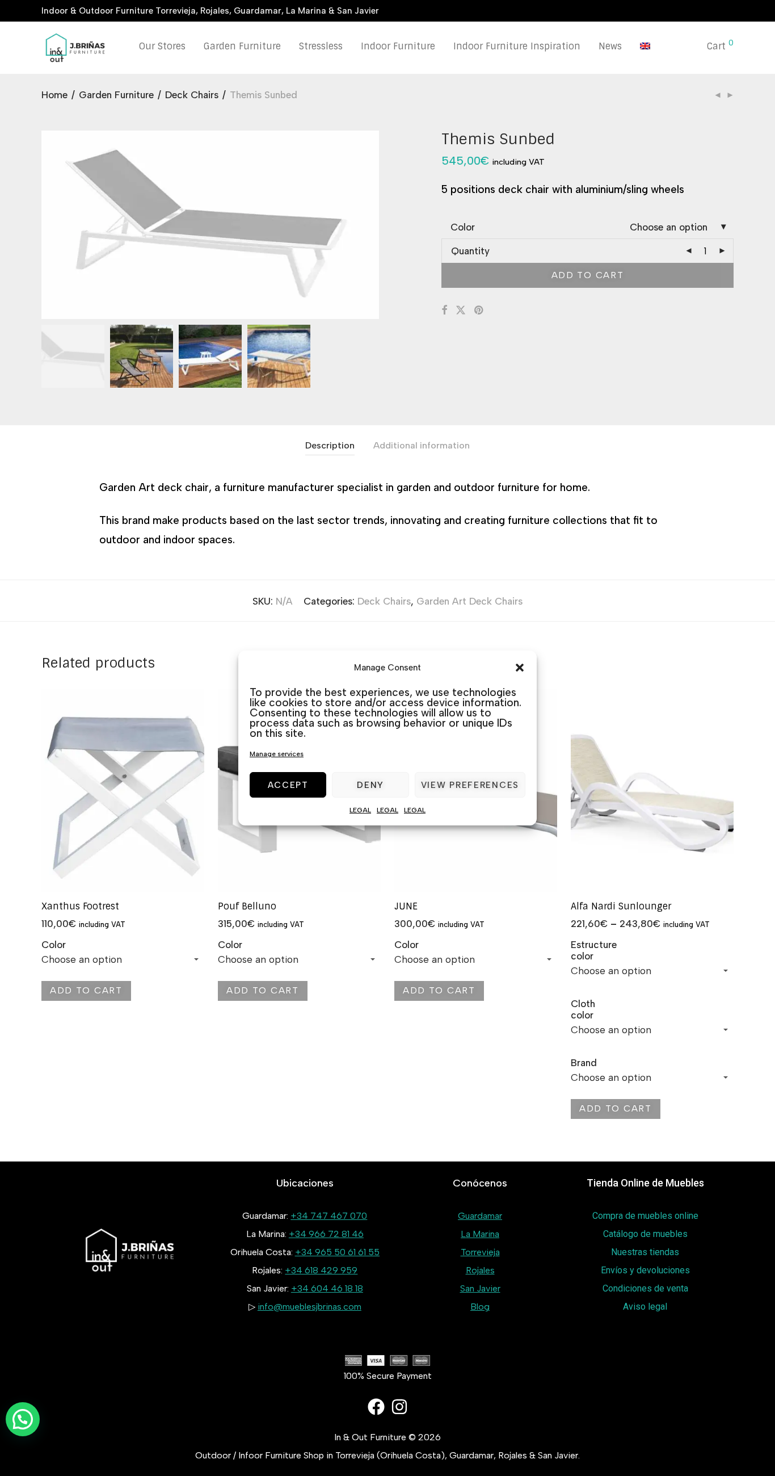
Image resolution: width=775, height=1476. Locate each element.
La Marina (480, 1233)
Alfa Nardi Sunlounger (621, 906)
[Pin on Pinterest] (479, 310)
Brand (584, 1062)
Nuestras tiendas (645, 1252)
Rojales (480, 1270)
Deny (370, 785)
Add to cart (587, 275)
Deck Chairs (191, 94)
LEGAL (360, 810)
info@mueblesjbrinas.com (309, 1306)
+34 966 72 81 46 (326, 1233)
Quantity (470, 251)
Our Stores (162, 46)
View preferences (470, 785)
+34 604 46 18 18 (327, 1288)
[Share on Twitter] (461, 310)
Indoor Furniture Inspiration (516, 46)
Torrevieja (480, 1252)
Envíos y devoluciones (645, 1270)
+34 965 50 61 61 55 (337, 1252)
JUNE (406, 906)
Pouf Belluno (247, 906)
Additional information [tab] (421, 445)
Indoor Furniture (398, 46)
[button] (519, 667)
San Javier (480, 1288)
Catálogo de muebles (645, 1233)
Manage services (277, 754)
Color (462, 227)
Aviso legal (645, 1306)
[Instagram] (399, 1407)
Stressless (321, 46)
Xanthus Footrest (80, 906)
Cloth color (583, 1009)
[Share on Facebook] (444, 310)
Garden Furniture (242, 46)
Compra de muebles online (645, 1215)
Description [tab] (330, 445)
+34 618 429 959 (321, 1270)
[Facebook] (376, 1407)
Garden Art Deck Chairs (469, 601)
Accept (288, 785)
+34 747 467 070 (328, 1215)
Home (54, 94)
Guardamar (480, 1215)
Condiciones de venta (645, 1288)
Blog (480, 1306)
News (610, 46)
